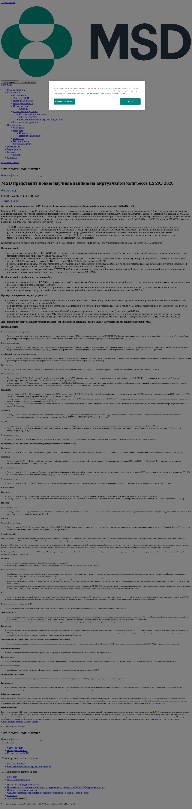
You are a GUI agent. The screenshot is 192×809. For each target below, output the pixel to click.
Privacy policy (95, 93)
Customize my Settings (64, 101)
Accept (130, 101)
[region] (97, 95)
